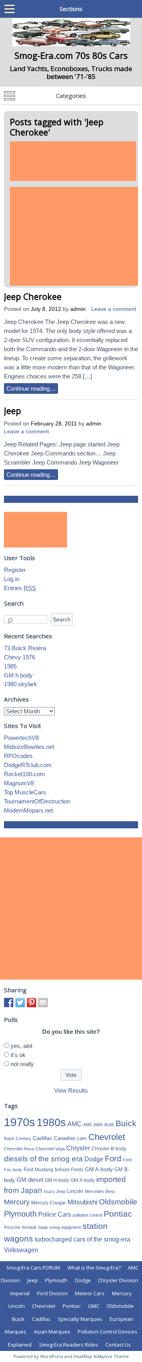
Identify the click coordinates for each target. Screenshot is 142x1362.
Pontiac (118, 1213)
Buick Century (17, 1138)
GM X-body (83, 1180)
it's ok (18, 1055)
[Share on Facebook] (8, 1002)
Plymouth (20, 1214)
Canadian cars (70, 1138)
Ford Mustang (38, 1169)
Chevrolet (106, 1137)
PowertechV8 (21, 737)
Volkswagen (21, 1249)
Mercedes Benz (100, 1191)
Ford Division (52, 1293)
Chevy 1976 (19, 657)
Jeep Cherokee (33, 296)
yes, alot (21, 1045)
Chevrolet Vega (50, 1148)
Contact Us (118, 1344)
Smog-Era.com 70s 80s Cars (71, 55)
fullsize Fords (69, 1169)
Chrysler (78, 1148)
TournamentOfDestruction (37, 801)
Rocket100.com (24, 774)
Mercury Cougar (48, 1203)
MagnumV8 (19, 783)
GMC (93, 1305)
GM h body (18, 675)
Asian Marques (52, 1331)
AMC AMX (93, 1124)
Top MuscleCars (25, 792)
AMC (74, 1123)
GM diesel (30, 1179)
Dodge (93, 1159)
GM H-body (57, 1180)
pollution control (87, 1215)
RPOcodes (18, 755)
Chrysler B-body (109, 1148)
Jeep (12, 410)
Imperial (20, 1293)
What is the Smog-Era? (94, 1267)
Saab (43, 1227)
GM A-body (99, 1169)
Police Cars (54, 1214)
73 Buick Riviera (25, 648)
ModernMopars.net (28, 810)
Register (15, 569)
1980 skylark (20, 684)
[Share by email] (43, 1002)
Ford (113, 1158)
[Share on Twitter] (20, 1002)
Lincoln (75, 1191)
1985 (10, 666)
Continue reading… (31, 388)
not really (22, 1064)
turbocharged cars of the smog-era (82, 1239)
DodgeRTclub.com (28, 765)
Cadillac (42, 1138)
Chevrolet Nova (19, 1148)
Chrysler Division (118, 1280)
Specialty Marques (80, 1318)
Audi (109, 1124)
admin (78, 309)
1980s (51, 1122)
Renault (29, 1227)
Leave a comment (113, 309)
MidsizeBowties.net (29, 746)
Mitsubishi (82, 1202)
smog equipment (65, 1227)
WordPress (51, 1356)
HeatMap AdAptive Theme (101, 1356)
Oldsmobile (118, 1201)
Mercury (17, 1202)
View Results (71, 1090)
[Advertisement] (73, 161)
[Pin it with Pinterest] (31, 1002)
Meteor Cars (90, 1293)
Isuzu (49, 1191)
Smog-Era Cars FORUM (33, 1267)
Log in (11, 579)
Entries (20, 588)
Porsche (12, 1227)
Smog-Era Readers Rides (68, 1344)
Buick (126, 1123)
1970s (19, 1122)
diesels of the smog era (43, 1159)
